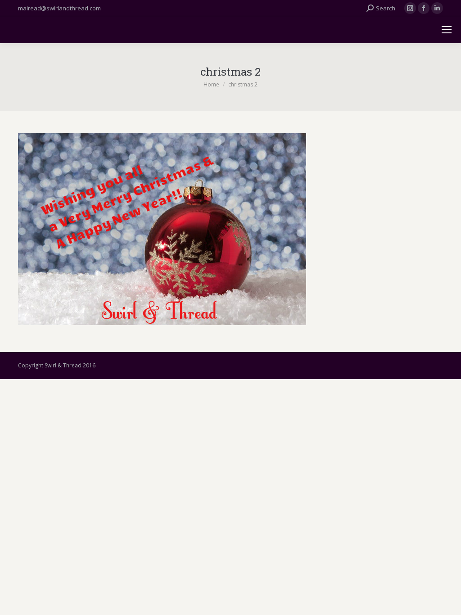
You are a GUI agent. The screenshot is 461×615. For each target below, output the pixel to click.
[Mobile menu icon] (446, 29)
